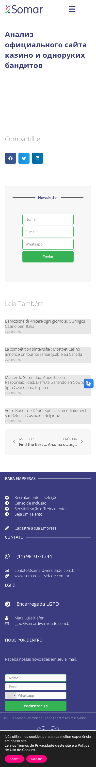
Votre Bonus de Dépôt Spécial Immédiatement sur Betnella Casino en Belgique (45, 413)
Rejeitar (36, 759)
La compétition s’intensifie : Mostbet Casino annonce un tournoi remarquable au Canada (43, 351)
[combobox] (10, 695)
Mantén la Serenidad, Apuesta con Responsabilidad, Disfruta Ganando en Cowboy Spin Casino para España (46, 382)
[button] (10, 158)
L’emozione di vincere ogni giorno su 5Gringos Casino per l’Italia (45, 323)
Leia (8, 745)
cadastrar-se (36, 705)
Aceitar (14, 759)
